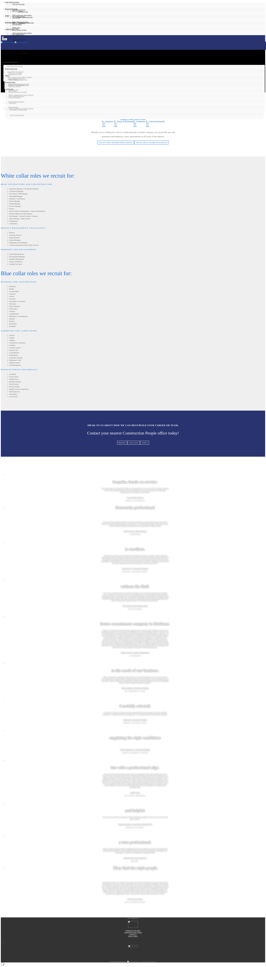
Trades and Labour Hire (157, 121)
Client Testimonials (17, 115)
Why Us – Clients (17, 11)
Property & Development (125, 121)
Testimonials (13, 107)
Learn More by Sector (18, 10)
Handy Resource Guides (19, 30)
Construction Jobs (15, 74)
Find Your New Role (18, 4)
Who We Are (16, 18)
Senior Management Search (20, 22)
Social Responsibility (18, 40)
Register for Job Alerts (133, 931)
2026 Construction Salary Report (22, 15)
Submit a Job (16, 27)
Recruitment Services (18, 16)
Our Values (15, 29)
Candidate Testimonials (18, 110)
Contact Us (133, 934)
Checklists (12, 103)
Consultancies (140, 121)
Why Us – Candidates (18, 23)
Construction (109, 121)
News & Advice (17, 24)
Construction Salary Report (133, 932)
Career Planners (17, 35)
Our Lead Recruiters (18, 34)
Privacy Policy (133, 936)
